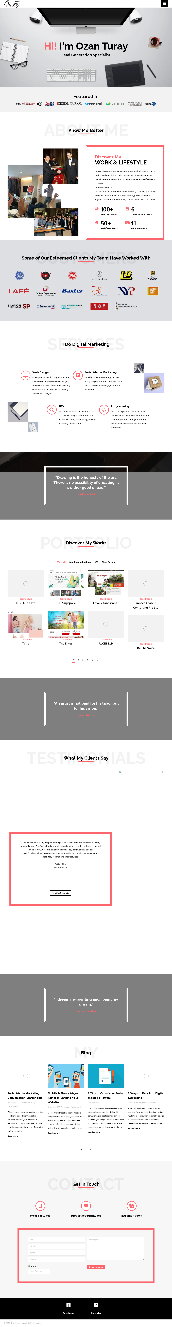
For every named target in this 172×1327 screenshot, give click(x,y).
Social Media (13, 1106)
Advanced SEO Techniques (19, 1102)
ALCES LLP (106, 643)
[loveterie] (26, 624)
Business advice (134, 1102)
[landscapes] (106, 583)
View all (61, 562)
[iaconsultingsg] (146, 583)
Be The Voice (146, 648)
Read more (13, 1136)
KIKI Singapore (66, 603)
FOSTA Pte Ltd (26, 603)
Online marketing (149, 1102)
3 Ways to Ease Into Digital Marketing (146, 1095)
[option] (60, 862)
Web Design (108, 562)
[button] (18, 860)
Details (28, 599)
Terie (25, 643)
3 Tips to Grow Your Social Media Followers (106, 1095)
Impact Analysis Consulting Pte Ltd (146, 605)
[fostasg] (26, 583)
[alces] (106, 624)
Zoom (22, 599)
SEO (96, 562)
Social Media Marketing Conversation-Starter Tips (25, 1095)
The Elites (65, 643)
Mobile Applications (80, 562)
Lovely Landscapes (105, 603)
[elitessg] (66, 624)
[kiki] (66, 583)
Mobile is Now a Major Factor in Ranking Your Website (63, 1098)
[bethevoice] (146, 628)
